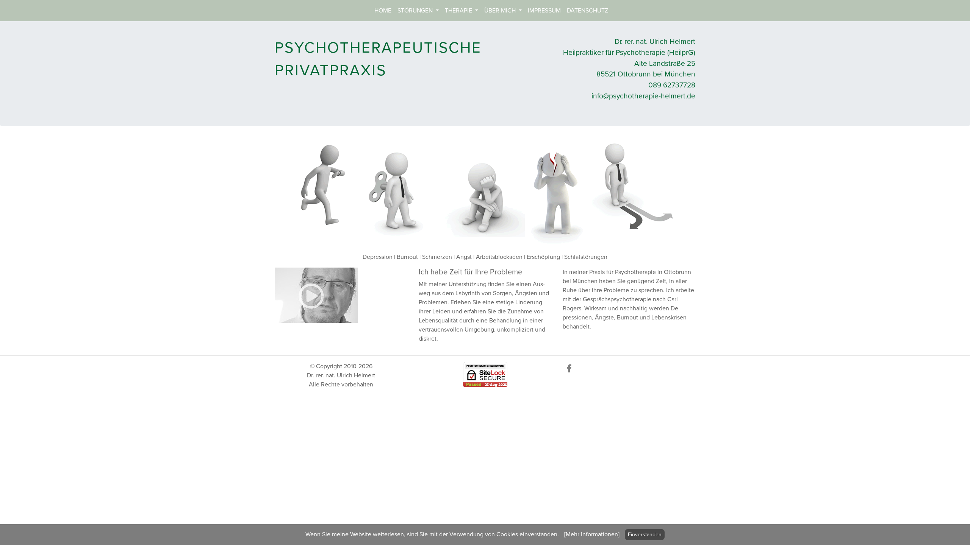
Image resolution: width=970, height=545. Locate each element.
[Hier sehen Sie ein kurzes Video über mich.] (316, 295)
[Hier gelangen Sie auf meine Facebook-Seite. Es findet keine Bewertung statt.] (569, 368)
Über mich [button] (500, 10)
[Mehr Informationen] (592, 534)
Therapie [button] (459, 10)
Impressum (544, 10)
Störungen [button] (415, 10)
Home (382, 10)
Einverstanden (645, 534)
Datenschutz (587, 10)
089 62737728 (671, 85)
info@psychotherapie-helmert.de (643, 96)
